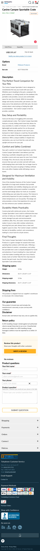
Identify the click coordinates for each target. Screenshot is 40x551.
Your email (6, 373)
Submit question (19, 410)
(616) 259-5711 (9, 467)
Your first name (8, 366)
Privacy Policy (12, 546)
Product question (9, 387)
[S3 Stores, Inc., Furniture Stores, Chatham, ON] (10, 515)
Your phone (6, 380)
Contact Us (4, 479)
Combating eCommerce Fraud (10, 497)
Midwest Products (24, 65)
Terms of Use (4, 546)
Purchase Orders (6, 505)
